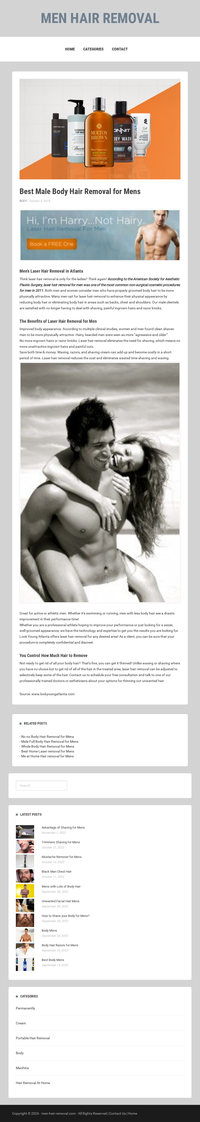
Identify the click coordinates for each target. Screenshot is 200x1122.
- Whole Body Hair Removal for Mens (47, 746)
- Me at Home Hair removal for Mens (47, 756)
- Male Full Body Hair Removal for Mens (49, 741)
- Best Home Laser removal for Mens (47, 751)
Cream (21, 1023)
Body (23, 201)
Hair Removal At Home (33, 1083)
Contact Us (117, 1113)
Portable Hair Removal (33, 1038)
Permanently (25, 1008)
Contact (120, 49)
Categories (93, 49)
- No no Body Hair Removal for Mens (47, 737)
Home (70, 49)
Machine (22, 1068)
